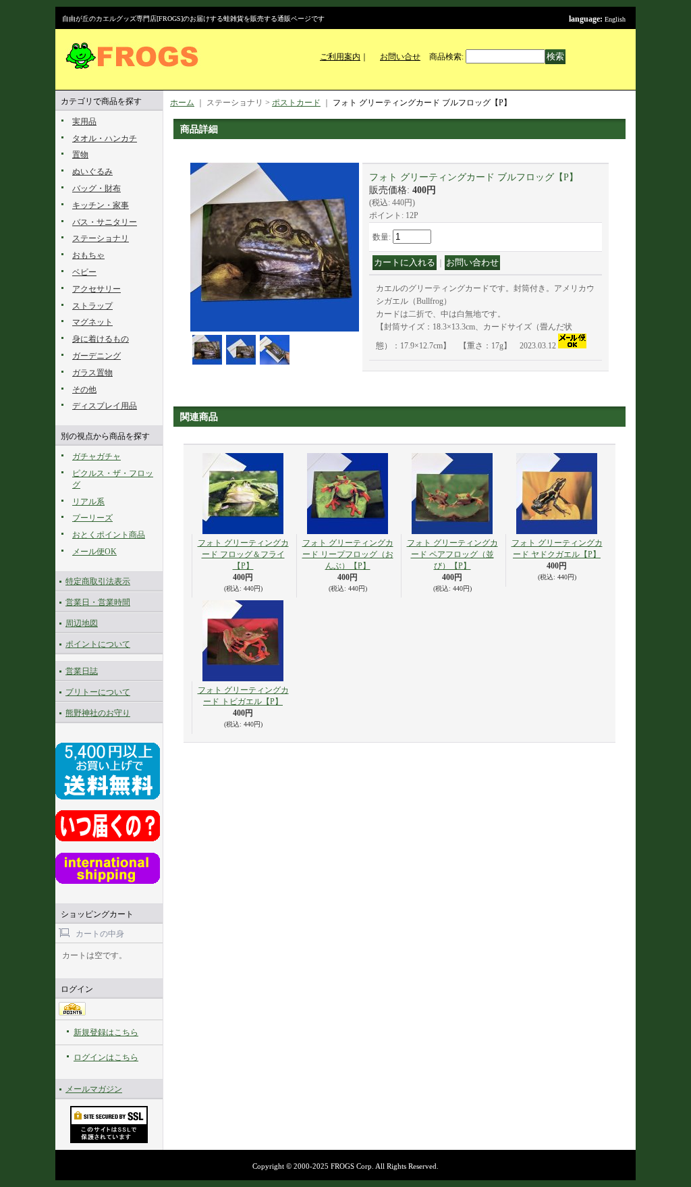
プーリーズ (92, 518)
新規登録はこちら (106, 1032)
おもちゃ (88, 255)
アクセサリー (96, 289)
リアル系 (88, 501)
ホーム (182, 102)
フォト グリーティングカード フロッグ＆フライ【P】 (243, 554)
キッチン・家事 (100, 205)
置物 (80, 154)
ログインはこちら (106, 1057)
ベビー (84, 272)
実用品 (84, 121)
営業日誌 (81, 671)
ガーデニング (96, 356)
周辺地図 (81, 623)
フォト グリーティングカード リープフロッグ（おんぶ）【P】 (347, 554)
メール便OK (94, 551)
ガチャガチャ (96, 456)
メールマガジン (93, 1089)
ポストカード (296, 102)
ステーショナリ (100, 238)
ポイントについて (97, 644)
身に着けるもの (100, 339)
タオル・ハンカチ (104, 138)
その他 (84, 389)
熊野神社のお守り (97, 713)
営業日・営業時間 (97, 602)
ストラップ (92, 306)
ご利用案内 (340, 56)
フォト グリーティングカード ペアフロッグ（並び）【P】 (452, 554)
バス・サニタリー (104, 222)
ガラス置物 (92, 372)
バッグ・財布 (96, 188)
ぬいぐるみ (92, 171)
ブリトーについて (97, 692)
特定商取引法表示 (97, 581)
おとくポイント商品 (108, 534)
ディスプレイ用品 (104, 406)
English (615, 19)
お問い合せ (400, 56)
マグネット (92, 322)
